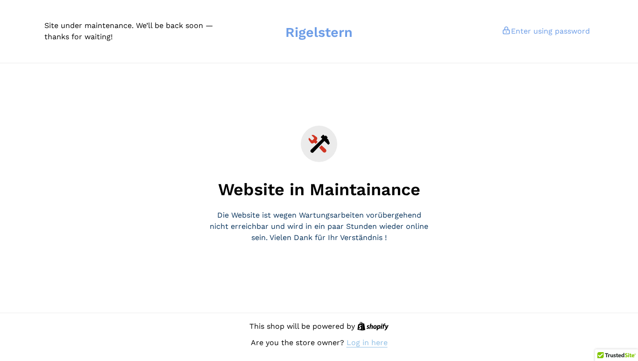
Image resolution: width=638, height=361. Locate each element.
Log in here (367, 342)
